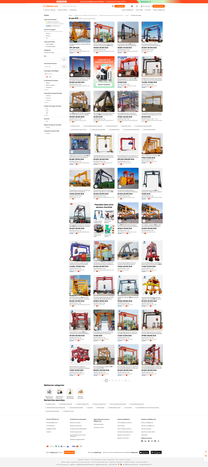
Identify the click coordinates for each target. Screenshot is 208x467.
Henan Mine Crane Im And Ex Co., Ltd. (102, 162)
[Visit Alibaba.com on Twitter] (149, 441)
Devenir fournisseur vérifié (148, 431)
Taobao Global (110, 459)
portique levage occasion (115, 407)
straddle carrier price (69, 411)
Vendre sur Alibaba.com (147, 422)
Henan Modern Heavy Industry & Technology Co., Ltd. (104, 120)
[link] (206, 451)
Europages (127, 459)
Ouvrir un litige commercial (124, 428)
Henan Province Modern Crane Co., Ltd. (79, 85)
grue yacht (90, 407)
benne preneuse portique (150, 129)
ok (64, 59)
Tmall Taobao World (96, 459)
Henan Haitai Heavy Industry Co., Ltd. (126, 85)
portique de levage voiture (83, 404)
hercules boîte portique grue (137, 404)
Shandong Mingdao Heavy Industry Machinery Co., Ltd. (128, 51)
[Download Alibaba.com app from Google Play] (156, 452)
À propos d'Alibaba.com (52, 419)
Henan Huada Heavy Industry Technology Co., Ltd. (152, 120)
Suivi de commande (146, 428)
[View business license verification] (118, 464)
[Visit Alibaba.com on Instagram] (152, 441)
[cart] (137, 6)
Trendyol (121, 459)
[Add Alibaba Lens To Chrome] (69, 452)
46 (125, 380)
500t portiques (100, 407)
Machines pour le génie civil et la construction (111, 15)
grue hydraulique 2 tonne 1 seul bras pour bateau (148, 407)
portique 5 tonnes (75, 126)
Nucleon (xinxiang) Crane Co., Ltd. (77, 120)
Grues (127, 15)
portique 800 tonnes (114, 129)
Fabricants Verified (98, 424)
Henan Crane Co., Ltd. (147, 51)
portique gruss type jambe (66, 404)
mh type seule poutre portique (98, 129)
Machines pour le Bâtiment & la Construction (86, 15)
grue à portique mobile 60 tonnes (131, 129)
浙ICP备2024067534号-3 (145, 464)
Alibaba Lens (53, 452)
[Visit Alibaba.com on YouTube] (155, 441)
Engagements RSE (51, 428)
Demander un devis (99, 427)
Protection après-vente (76, 431)
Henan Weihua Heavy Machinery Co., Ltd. (103, 51)
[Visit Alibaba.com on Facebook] (142, 441)
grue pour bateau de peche (53, 411)
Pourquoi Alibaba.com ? (52, 422)
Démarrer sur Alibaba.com (147, 425)
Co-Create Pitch (50, 425)
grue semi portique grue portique (118, 404)
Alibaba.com (134, 452)
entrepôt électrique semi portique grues (56, 407)
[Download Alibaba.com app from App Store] (144, 452)
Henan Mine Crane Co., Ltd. (124, 162)
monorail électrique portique (76, 407)
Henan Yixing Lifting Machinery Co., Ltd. (79, 51)
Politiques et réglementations (77, 439)
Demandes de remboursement (125, 431)
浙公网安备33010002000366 (130, 464)
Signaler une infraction (123, 438)
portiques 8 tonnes (51, 404)
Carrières (48, 431)
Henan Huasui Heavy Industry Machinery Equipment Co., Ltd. (128, 120)
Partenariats (144, 435)
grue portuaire (128, 407)
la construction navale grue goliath (144, 126)
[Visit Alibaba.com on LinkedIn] (145, 441)
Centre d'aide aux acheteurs (124, 422)
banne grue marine (126, 126)
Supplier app (97, 452)
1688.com (87, 459)
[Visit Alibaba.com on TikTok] (158, 441)
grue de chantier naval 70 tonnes (79, 129)
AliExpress (80, 459)
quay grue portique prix (112, 126)
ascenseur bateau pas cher (100, 404)
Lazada (104, 459)
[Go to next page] (129, 380)
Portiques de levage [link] (136, 15)
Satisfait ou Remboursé (76, 425)
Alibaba (70, 15)
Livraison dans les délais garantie (78, 428)
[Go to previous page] (103, 380)
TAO (117, 459)
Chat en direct (121, 425)
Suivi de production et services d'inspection (78, 435)
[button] (113, 6)
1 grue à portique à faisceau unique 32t (93, 126)
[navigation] (55, 198)
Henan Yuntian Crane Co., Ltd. (149, 85)
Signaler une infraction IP (123, 435)
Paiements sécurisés (75, 422)
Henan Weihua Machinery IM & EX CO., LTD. (80, 162)
